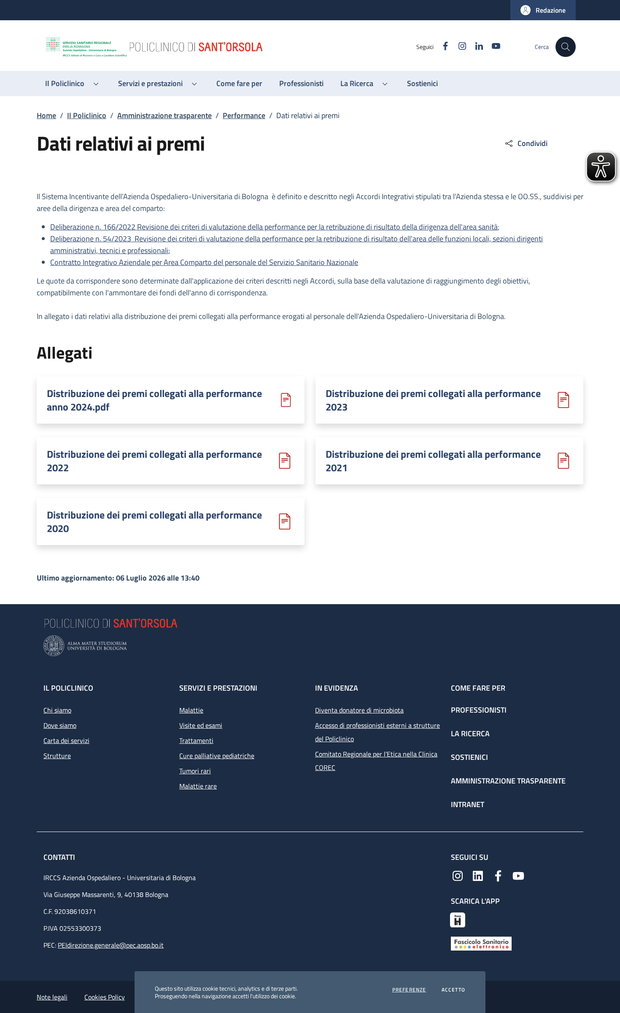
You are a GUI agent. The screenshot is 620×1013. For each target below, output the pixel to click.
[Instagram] (457, 875)
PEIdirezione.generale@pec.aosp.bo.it (111, 945)
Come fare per (478, 688)
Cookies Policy (104, 997)
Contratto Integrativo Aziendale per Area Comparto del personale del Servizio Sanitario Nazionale (204, 262)
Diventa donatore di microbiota (359, 710)
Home (46, 115)
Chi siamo (57, 710)
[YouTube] (518, 875)
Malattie (191, 710)
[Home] (230, 47)
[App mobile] (457, 919)
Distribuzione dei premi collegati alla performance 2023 (433, 399)
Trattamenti (196, 740)
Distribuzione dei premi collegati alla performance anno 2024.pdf (154, 399)
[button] (543, 10)
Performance (244, 115)
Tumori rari (195, 771)
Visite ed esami (200, 725)
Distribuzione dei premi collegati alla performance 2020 (154, 521)
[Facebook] (498, 875)
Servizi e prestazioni (218, 688)
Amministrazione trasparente (164, 115)
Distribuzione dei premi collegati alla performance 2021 (433, 460)
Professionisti (479, 710)
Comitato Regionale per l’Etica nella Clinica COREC (376, 761)
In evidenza (336, 688)
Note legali (52, 997)
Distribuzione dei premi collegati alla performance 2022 (154, 460)
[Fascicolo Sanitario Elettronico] (481, 943)
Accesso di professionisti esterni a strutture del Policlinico (377, 732)
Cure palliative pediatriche (216, 756)
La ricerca (470, 733)
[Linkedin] (478, 875)
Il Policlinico (86, 115)
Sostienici (469, 757)
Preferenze (409, 989)
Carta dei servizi (66, 740)
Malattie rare (198, 786)
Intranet (467, 804)
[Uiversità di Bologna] (310, 645)
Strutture (57, 756)
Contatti (60, 857)
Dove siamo (59, 725)
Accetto (453, 989)
